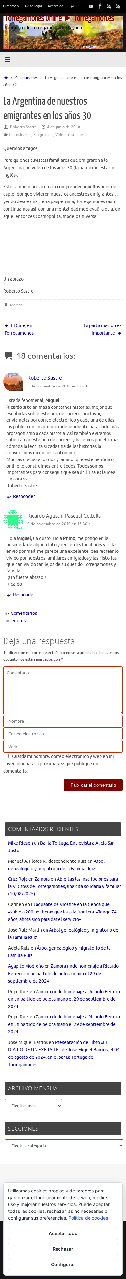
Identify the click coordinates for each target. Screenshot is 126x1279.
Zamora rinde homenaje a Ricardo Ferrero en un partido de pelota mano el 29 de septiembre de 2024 (63, 974)
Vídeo (60, 134)
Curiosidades (26, 77)
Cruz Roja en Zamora (29, 879)
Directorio (11, 6)
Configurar (63, 1264)
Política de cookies (88, 1218)
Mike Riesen (20, 843)
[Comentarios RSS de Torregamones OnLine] (118, 6)
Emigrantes (43, 134)
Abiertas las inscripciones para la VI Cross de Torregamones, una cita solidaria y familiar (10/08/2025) (64, 886)
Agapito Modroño (26, 966)
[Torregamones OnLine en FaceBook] (100, 6)
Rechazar (63, 1249)
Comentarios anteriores (21, 617)
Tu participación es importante (102, 329)
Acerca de (55, 6)
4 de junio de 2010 (63, 126)
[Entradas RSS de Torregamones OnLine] (109, 6)
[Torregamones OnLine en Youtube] (91, 6)
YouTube (75, 134)
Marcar (16, 305)
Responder (24, 496)
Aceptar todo (63, 1233)
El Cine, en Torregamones (19, 329)
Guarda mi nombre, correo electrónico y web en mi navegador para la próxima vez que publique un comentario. (58, 764)
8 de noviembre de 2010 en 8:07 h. (58, 386)
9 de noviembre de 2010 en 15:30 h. (59, 524)
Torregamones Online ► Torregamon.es (59, 18)
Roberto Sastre (23, 126)
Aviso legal (33, 6)
